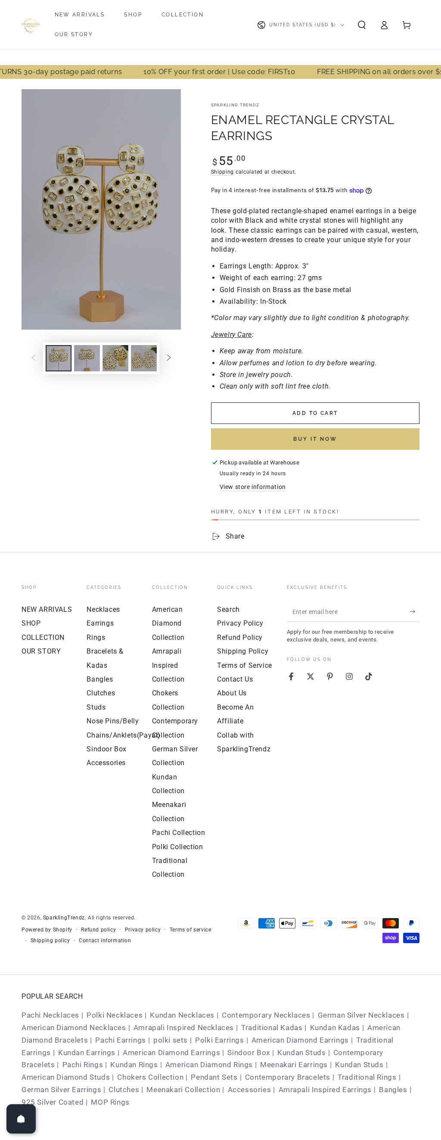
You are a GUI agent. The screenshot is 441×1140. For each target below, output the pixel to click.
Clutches (101, 693)
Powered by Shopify (47, 930)
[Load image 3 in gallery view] (115, 358)
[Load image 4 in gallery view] (144, 358)
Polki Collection (177, 847)
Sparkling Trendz (235, 105)
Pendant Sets (214, 1077)
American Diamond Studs (66, 1077)
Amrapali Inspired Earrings (325, 1089)
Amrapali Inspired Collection (168, 665)
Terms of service (190, 930)
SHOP (31, 623)
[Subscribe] (414, 611)
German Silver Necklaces (361, 1015)
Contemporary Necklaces (266, 1015)
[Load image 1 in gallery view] (58, 358)
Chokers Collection (150, 1077)
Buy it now (315, 439)
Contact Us (235, 679)
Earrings (100, 623)
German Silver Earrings (61, 1089)
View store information (253, 486)
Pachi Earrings (120, 1040)
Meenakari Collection (183, 1089)
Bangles (100, 679)
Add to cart (315, 413)
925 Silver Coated (53, 1102)
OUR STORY (41, 651)
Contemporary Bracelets (287, 1077)
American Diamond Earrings (300, 1040)
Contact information (105, 941)
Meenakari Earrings (294, 1064)
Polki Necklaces (115, 1015)
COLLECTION (43, 637)
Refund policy (98, 930)
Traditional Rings (367, 1077)
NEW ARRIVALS (47, 609)
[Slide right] (168, 358)
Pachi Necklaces (50, 1015)
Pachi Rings (82, 1064)
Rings (96, 637)
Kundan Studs (301, 1052)
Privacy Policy (240, 623)
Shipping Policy (242, 651)
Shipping (222, 172)
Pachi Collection (178, 833)
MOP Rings (110, 1102)
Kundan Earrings (86, 1052)
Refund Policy (240, 637)
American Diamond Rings (209, 1064)
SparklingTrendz (64, 918)
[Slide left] (33, 358)
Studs (96, 707)
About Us (232, 693)
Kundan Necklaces (182, 1015)
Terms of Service (244, 665)
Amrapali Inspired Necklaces (184, 1027)
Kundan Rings (134, 1064)
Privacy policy (143, 930)
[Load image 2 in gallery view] (87, 358)
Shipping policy (50, 941)
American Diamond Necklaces (74, 1027)
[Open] (21, 1119)
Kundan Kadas (335, 1027)
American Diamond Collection (168, 623)
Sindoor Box (107, 749)
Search (228, 609)
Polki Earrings (219, 1040)
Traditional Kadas (271, 1027)
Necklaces (103, 609)
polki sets (170, 1040)
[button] (362, 25)
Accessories (106, 763)
